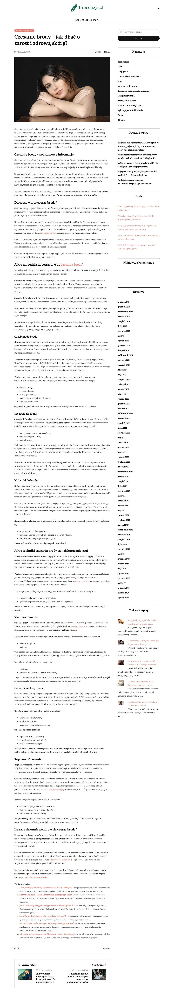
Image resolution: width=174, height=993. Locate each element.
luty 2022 (122, 452)
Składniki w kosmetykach (129, 105)
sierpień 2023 (124, 379)
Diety (120, 66)
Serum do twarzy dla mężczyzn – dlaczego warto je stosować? (47, 923)
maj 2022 (121, 437)
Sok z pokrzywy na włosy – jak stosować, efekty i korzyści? (45, 887)
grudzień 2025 (124, 307)
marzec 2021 (123, 505)
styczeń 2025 (123, 340)
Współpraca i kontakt (87, 20)
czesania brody (71, 264)
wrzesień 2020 (124, 534)
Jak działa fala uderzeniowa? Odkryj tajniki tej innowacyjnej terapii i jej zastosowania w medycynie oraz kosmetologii (138, 146)
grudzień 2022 (124, 403)
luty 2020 (122, 568)
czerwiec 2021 (124, 491)
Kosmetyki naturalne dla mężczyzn (133, 91)
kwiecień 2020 (124, 559)
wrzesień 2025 (124, 316)
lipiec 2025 (122, 326)
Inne (120, 81)
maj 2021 (121, 496)
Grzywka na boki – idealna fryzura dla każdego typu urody (45, 894)
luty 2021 (122, 510)
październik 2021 (125, 471)
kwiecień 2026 (124, 302)
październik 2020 (125, 530)
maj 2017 (121, 583)
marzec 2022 (123, 447)
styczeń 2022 (123, 457)
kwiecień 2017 (124, 588)
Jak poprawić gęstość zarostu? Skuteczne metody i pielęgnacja (47, 934)
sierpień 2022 (124, 423)
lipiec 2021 (122, 486)
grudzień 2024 (124, 345)
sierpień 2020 (124, 539)
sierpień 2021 (124, 481)
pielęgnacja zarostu (48, 233)
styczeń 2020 (123, 573)
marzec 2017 (123, 593)
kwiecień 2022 (124, 442)
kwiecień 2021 (124, 500)
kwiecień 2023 (124, 384)
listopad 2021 (123, 467)
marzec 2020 (123, 563)
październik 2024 (125, 355)
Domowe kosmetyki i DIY (129, 76)
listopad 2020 (123, 525)
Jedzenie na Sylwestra (127, 86)
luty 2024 (122, 374)
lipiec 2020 (122, 544)
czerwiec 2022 (124, 433)
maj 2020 (121, 554)
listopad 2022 (123, 408)
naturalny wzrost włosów (35, 877)
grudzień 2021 (124, 462)
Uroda (120, 115)
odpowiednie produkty (60, 860)
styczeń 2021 (123, 515)
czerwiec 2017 (124, 578)
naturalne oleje (56, 789)
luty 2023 (122, 394)
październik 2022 (125, 413)
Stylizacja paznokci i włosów (130, 110)
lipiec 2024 (122, 370)
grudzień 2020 (124, 520)
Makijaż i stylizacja (126, 96)
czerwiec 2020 (124, 549)
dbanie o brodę (82, 581)
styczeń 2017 (123, 597)
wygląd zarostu (80, 626)
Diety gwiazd (123, 71)
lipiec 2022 (122, 428)
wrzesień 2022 (124, 418)
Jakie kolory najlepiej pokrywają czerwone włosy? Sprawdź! (46, 905)
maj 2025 (121, 336)
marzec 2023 (123, 389)
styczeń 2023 (123, 399)
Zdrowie (121, 120)
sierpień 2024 (124, 365)
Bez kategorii (123, 62)
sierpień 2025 (124, 321)
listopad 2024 (123, 350)
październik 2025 (125, 311)
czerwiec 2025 (124, 331)
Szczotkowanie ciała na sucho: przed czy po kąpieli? (43, 916)
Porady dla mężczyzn (24, 30)
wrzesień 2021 (124, 476)
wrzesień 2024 (124, 360)
